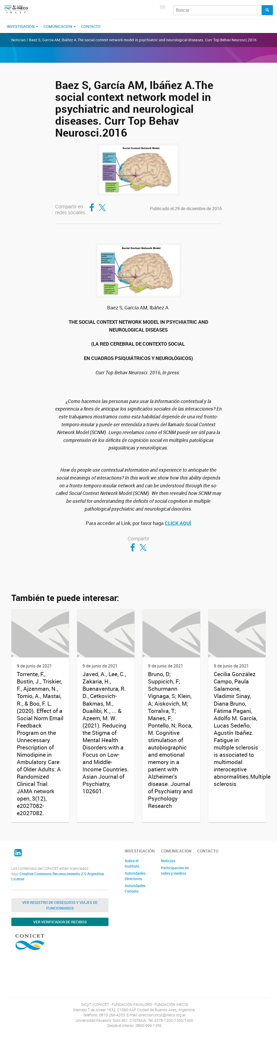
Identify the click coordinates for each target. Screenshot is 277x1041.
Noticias (168, 860)
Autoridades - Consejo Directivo (136, 891)
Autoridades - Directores (136, 876)
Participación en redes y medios (175, 870)
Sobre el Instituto (132, 863)
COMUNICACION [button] (58, 26)
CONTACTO (91, 26)
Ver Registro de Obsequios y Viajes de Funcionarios (60, 905)
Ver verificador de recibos (60, 921)
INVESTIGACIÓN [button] (21, 26)
